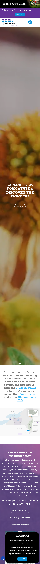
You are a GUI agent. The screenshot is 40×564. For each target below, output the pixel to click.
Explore (20, 206)
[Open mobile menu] (35, 22)
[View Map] (30, 22)
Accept (22, 559)
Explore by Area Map (20, 524)
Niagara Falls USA (26, 398)
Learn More (20, 14)
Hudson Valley (26, 388)
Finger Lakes (27, 394)
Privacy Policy (30, 554)
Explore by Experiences (20, 517)
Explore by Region (20, 510)
